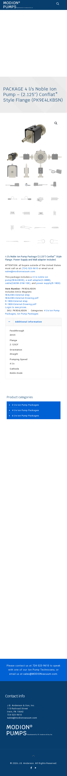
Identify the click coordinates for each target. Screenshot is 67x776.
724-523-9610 (41, 665)
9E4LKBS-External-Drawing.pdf (22, 298)
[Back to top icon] (33, 755)
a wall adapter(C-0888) (38, 280)
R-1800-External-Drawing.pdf (20, 304)
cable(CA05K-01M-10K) (17, 283)
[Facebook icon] (31, 767)
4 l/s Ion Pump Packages (25, 410)
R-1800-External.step (16, 301)
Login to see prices (15, 307)
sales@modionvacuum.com (20, 271)
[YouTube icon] (35, 767)
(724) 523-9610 (30, 268)
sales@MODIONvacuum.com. (40, 674)
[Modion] (18, 5)
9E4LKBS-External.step (17, 295)
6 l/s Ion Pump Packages (25, 415)
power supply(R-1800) (48, 283)
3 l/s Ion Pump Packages (25, 405)
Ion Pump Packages (27, 314)
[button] (56, 123)
